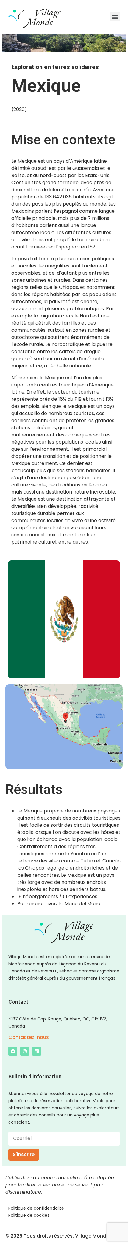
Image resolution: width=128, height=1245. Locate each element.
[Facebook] (12, 1051)
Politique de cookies (28, 1215)
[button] (115, 16)
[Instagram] (24, 1051)
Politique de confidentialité (36, 1208)
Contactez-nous (28, 1037)
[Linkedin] (36, 1051)
